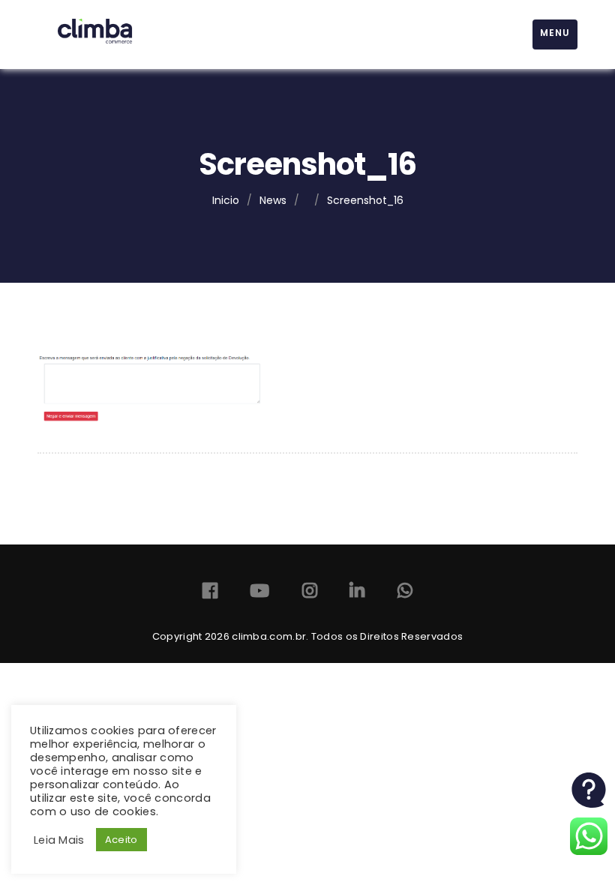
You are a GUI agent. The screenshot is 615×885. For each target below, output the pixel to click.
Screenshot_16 (365, 200)
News (273, 200)
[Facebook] (210, 593)
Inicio (225, 200)
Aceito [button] (121, 839)
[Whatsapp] (405, 593)
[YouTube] (259, 593)
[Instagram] (309, 593)
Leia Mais (59, 840)
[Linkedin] (357, 593)
